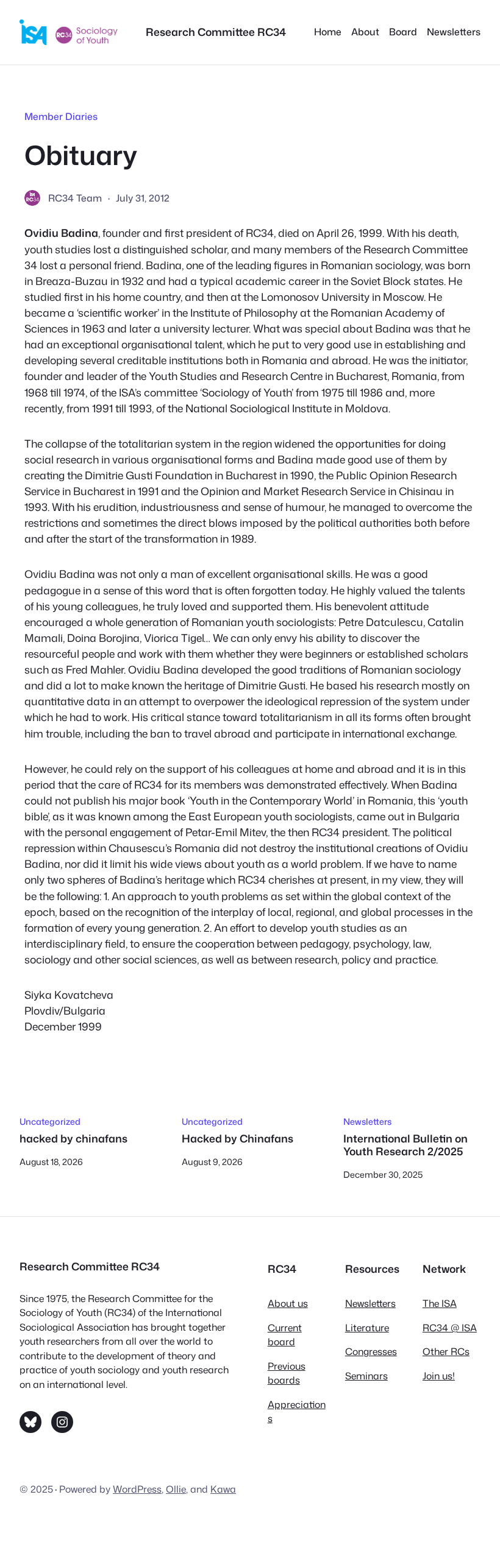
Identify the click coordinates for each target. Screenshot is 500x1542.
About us (288, 1303)
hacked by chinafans (73, 1139)
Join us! (439, 1375)
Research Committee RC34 (216, 32)
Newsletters (367, 1121)
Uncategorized (50, 1121)
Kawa (223, 1489)
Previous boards (286, 1373)
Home (327, 31)
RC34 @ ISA (450, 1327)
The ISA (440, 1303)
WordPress (137, 1489)
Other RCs (446, 1351)
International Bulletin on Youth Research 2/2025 (405, 1145)
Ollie (176, 1489)
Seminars (366, 1375)
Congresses (371, 1351)
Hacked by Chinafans (237, 1139)
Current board (285, 1335)
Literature (367, 1327)
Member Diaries (61, 116)
